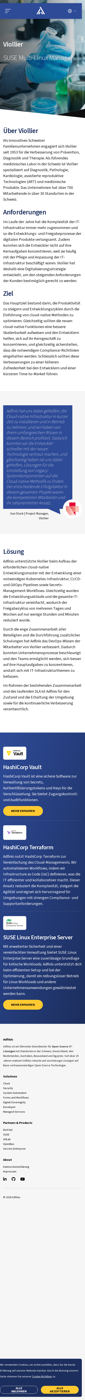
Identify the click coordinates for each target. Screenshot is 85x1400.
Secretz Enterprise (14, 1149)
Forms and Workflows (16, 1098)
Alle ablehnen (19, 1390)
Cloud (6, 1084)
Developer (9, 1107)
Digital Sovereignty (14, 1102)
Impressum (9, 1172)
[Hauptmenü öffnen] (15, 11)
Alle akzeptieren (60, 1390)
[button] (8, 11)
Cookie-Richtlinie (42, 1377)
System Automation (14, 1093)
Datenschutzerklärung (16, 1167)
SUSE (6, 1135)
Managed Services (14, 1112)
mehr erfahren (23, 811)
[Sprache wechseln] (72, 11)
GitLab (7, 1139)
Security (8, 1088)
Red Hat (7, 1130)
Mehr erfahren (23, 1005)
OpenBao (8, 1144)
